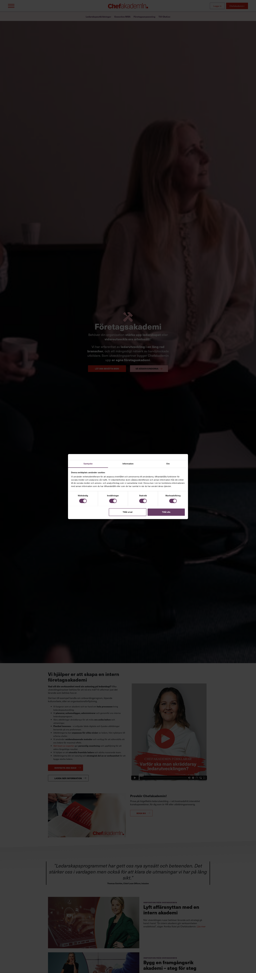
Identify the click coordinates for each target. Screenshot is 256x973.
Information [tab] (128, 464)
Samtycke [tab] (88, 464)
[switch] (113, 501)
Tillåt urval (127, 512)
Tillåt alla (166, 512)
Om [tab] (168, 464)
